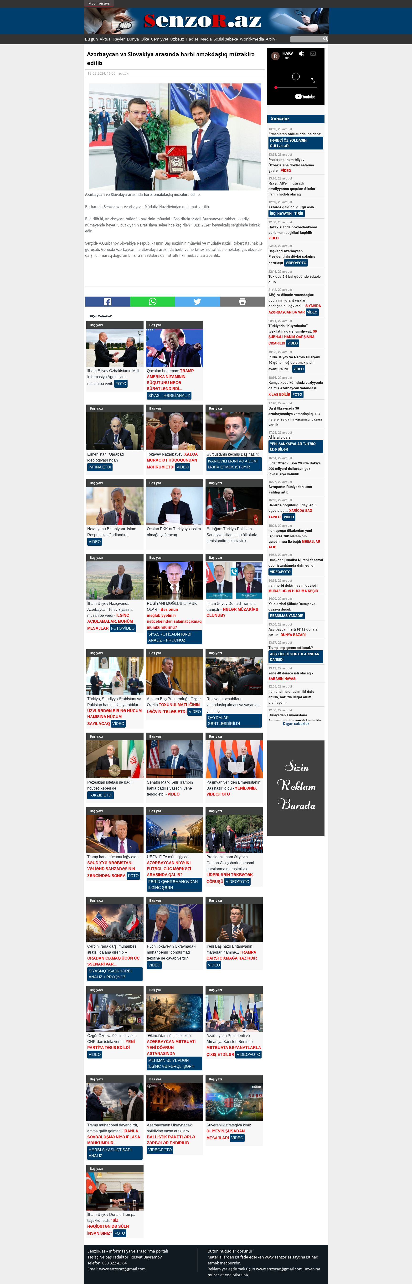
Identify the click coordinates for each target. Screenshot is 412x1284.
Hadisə (192, 39)
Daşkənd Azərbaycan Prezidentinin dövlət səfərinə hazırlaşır (291, 256)
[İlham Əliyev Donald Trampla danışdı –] (234, 580)
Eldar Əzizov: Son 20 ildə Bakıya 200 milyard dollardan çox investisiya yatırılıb (294, 468)
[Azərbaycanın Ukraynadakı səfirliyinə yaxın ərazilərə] (174, 1102)
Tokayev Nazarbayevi (172, 460)
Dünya (133, 39)
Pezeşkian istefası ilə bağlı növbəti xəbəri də (109, 788)
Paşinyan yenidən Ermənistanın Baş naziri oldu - (233, 788)
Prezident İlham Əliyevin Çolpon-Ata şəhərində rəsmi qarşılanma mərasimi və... (230, 869)
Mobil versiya (99, 3)
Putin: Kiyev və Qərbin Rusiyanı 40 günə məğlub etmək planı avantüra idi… (294, 362)
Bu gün (91, 39)
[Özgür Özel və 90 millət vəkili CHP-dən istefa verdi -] (115, 1013)
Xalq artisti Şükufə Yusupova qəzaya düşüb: (291, 609)
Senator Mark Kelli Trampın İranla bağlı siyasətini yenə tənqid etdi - (170, 788)
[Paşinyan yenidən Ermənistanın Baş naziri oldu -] (234, 759)
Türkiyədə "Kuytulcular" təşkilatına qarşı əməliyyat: (292, 334)
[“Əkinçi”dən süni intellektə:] (174, 1013)
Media (206, 39)
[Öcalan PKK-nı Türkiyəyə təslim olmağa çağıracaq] (174, 506)
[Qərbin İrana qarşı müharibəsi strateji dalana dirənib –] (115, 923)
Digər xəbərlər (296, 723)
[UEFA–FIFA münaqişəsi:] (174, 834)
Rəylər (119, 39)
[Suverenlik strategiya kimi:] (234, 1102)
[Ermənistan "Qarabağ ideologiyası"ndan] (115, 431)
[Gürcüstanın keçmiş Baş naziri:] (234, 431)
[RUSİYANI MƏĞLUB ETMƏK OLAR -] (174, 580)
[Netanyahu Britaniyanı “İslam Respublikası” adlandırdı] (115, 506)
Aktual (105, 39)
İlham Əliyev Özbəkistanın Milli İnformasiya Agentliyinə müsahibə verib (113, 377)
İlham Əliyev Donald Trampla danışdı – (232, 609)
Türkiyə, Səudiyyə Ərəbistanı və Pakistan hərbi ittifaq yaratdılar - (114, 711)
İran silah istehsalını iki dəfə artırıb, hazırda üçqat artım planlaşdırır (291, 697)
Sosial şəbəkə (226, 39)
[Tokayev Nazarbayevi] (174, 431)
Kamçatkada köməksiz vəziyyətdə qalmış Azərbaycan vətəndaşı (295, 388)
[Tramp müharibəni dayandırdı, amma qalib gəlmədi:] (115, 1102)
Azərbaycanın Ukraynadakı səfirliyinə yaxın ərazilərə (171, 1137)
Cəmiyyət (159, 39)
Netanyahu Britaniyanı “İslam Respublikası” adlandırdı (111, 535)
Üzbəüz (177, 39)
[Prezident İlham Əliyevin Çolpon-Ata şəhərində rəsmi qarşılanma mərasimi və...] (234, 834)
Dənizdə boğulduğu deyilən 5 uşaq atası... (292, 511)
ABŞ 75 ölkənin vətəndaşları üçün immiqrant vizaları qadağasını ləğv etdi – (294, 303)
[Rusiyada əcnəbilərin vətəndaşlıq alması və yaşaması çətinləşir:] (234, 676)
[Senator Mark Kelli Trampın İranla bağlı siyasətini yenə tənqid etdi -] (174, 759)
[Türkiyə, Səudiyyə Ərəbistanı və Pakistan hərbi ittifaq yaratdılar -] (115, 676)
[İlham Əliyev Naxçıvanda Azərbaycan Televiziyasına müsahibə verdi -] (115, 580)
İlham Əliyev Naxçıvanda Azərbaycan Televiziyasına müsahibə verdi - (110, 615)
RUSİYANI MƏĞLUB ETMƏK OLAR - (174, 621)
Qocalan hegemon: (170, 383)
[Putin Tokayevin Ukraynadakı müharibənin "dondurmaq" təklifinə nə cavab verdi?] (174, 923)
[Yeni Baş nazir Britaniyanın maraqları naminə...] (234, 923)
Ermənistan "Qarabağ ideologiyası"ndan (105, 460)
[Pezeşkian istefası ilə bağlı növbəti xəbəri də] (115, 759)
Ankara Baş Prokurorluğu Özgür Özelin (174, 705)
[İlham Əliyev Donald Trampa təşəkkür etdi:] (115, 1191)
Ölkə (145, 39)
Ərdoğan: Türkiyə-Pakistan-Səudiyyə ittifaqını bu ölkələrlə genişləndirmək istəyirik (231, 535)
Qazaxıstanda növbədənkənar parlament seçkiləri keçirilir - (292, 232)
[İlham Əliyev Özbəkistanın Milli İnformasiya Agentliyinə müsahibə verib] (115, 348)
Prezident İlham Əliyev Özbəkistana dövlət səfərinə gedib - (291, 165)
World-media (252, 39)
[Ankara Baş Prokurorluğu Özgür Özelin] (174, 676)
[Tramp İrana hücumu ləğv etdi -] (115, 834)
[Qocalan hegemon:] (174, 348)
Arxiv (270, 39)
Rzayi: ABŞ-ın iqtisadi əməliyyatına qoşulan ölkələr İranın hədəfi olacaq (291, 188)
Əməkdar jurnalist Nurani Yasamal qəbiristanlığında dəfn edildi (295, 565)
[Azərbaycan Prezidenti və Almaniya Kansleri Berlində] (234, 1013)
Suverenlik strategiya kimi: (228, 1131)
